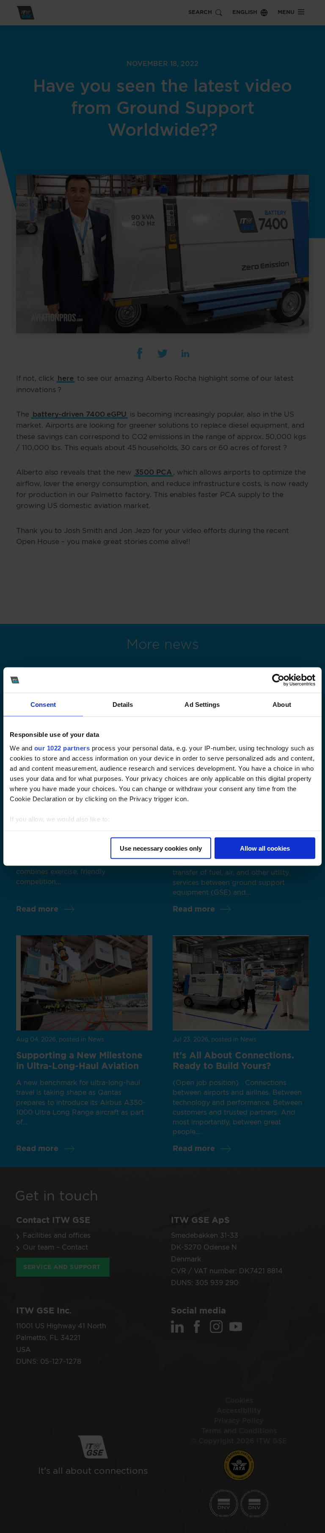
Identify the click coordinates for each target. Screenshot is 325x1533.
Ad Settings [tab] (202, 704)
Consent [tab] (43, 704)
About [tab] (282, 704)
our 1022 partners (62, 747)
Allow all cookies (265, 848)
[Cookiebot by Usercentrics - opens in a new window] (278, 680)
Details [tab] (123, 704)
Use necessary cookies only (161, 848)
